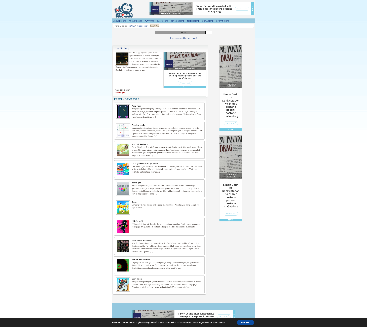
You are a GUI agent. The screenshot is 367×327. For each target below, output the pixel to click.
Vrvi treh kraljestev (140, 279)
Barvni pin (136, 317)
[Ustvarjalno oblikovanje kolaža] (123, 304)
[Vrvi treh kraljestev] (123, 285)
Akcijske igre (119, 21)
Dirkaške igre (177, 21)
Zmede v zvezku (139, 259)
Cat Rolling (122, 183)
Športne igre (222, 21)
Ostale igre (207, 21)
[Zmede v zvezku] (123, 265)
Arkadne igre (135, 21)
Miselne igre (193, 21)
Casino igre (162, 21)
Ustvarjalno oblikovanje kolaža (145, 298)
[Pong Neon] (123, 246)
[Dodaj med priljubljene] (188, 171)
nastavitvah (219, 322)
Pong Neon (136, 240)
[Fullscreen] (175, 171)
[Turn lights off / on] (182, 171)
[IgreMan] (123, 10)
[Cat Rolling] (122, 193)
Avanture (149, 21)
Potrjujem (245, 322)
